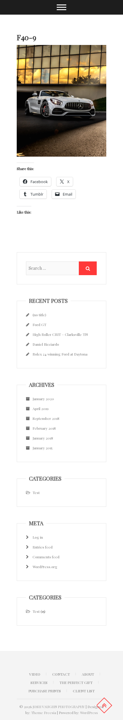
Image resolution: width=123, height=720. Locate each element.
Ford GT (39, 324)
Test (36, 492)
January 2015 (42, 447)
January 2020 (43, 398)
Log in (38, 537)
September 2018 (46, 418)
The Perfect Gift (76, 682)
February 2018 (44, 428)
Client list (84, 690)
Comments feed (46, 556)
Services (38, 682)
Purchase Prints (44, 690)
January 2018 (43, 438)
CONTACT (61, 674)
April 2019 (41, 408)
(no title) (39, 314)
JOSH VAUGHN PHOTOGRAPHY (59, 706)
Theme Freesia (43, 712)
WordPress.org (45, 566)
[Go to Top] (104, 705)
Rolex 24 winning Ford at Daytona (60, 354)
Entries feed (43, 547)
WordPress (89, 712)
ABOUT (88, 674)
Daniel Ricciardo (46, 344)
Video (34, 674)
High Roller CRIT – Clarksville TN (60, 334)
